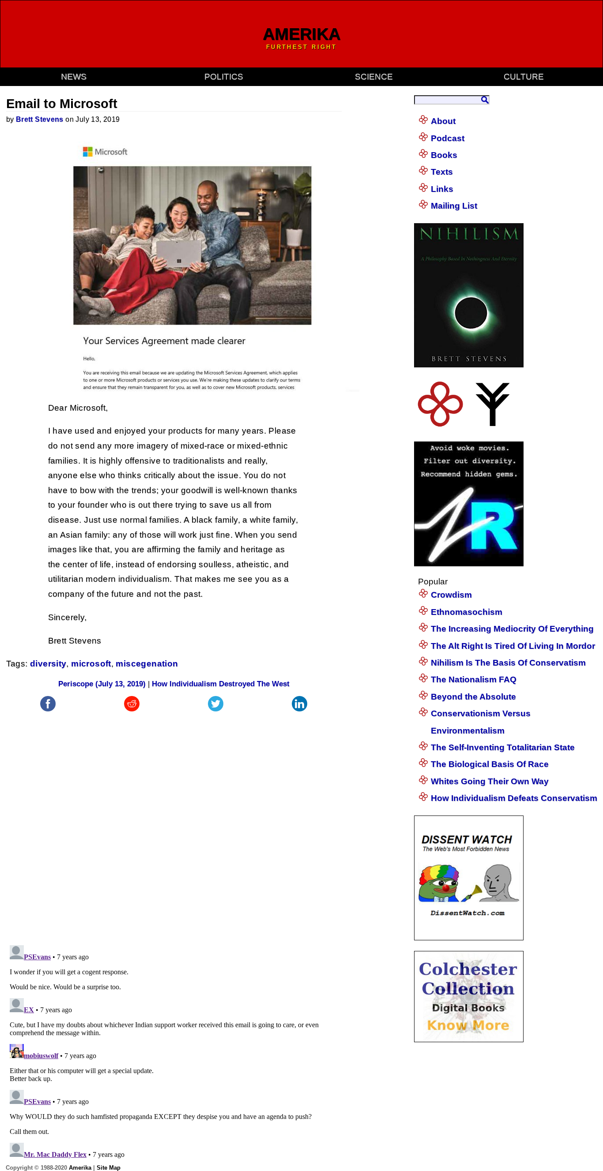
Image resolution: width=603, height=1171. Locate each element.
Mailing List (454, 205)
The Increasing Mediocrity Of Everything (512, 628)
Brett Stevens (40, 119)
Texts (442, 171)
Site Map (109, 1167)
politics (223, 76)
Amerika (80, 1167)
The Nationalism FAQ (473, 679)
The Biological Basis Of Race (490, 764)
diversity (48, 663)
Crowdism (451, 594)
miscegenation (147, 663)
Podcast (447, 138)
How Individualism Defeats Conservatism (514, 798)
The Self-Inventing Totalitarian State (503, 747)
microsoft (91, 663)
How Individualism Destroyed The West (221, 684)
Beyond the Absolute (473, 696)
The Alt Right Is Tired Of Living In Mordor (513, 646)
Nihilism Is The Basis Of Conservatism (508, 662)
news (74, 76)
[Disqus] (174, 824)
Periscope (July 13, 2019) (102, 684)
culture (524, 76)
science (374, 76)
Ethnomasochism (466, 612)
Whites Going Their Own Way (490, 781)
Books (444, 155)
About (443, 121)
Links (442, 189)
